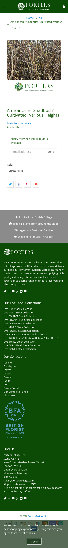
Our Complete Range (15, 391)
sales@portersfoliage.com (18, 480)
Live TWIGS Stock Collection (19, 341)
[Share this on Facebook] (19, 184)
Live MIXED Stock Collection (19, 327)
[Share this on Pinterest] (27, 184)
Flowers (7, 377)
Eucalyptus (9, 366)
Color (10, 164)
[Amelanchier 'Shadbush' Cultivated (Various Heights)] (34, 67)
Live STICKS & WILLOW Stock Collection (25, 334)
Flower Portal (11, 388)
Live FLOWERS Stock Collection (21, 330)
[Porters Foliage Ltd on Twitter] (5, 291)
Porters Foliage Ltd (37, 516)
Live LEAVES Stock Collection (19, 323)
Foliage (7, 362)
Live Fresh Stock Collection (18, 312)
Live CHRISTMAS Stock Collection (22, 345)
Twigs (6, 380)
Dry (5, 384)
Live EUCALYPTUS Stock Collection (23, 319)
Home (30, 18)
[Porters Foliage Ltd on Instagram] (21, 291)
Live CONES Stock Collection (19, 349)
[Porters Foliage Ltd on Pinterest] (17, 291)
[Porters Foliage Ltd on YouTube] (13, 291)
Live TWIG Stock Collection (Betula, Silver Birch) (30, 338)
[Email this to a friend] (36, 184)
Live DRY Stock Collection (17, 308)
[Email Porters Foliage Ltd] (25, 291)
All (40, 18)
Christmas (9, 395)
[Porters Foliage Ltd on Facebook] (9, 291)
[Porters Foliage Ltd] (34, 6)
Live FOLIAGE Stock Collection (20, 316)
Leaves (7, 369)
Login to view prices (19, 123)
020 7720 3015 (11, 477)
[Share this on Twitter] (10, 184)
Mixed (7, 373)
